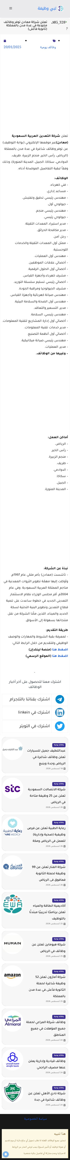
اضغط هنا (60, 650)
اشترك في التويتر (35, 726)
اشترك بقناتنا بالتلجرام (30, 700)
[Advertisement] (35, 92)
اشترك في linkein (34, 713)
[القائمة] (10, 9)
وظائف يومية (48, 47)
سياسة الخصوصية (35, 1119)
